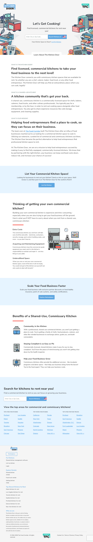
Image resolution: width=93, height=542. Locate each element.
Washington (37, 423)
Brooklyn (7, 426)
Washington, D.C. (68, 423)
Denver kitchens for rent (13, 504)
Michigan (50, 430)
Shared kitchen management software (17, 460)
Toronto (6, 423)
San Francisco (8, 430)
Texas (49, 419)
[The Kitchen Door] (9, 6)
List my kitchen (10, 463)
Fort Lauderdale (68, 426)
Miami (6, 419)
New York (21, 426)
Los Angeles (22, 415)
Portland (6, 415)
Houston (20, 423)
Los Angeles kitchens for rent (14, 492)
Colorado (36, 426)
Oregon (49, 423)
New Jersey (50, 426)
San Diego (21, 433)
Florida (49, 415)
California (36, 415)
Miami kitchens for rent (12, 489)
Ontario (35, 433)
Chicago (6, 433)
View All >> (51, 433)
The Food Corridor (33, 131)
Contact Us (60, 535)
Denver (79, 423)
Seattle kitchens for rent (13, 498)
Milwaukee (66, 433)
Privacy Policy (79, 535)
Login (7, 466)
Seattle (20, 419)
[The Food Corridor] (85, 6)
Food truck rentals (11, 477)
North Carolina (38, 430)
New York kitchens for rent (13, 507)
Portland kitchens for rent (13, 501)
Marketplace (11, 454)
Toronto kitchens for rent (13, 495)
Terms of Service (69, 535)
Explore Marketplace (46, 297)
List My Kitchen (56, 42)
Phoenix (20, 430)
